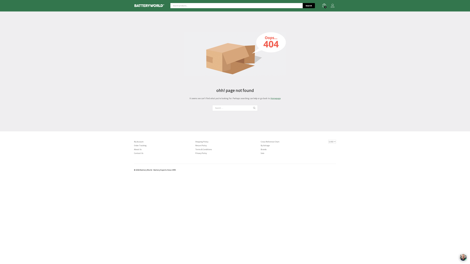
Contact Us (138, 153)
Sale (262, 153)
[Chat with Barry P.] (463, 257)
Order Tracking (140, 145)
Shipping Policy (201, 141)
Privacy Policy (201, 153)
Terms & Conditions (203, 149)
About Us (138, 149)
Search (309, 5)
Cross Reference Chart (270, 141)
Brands (264, 149)
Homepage (275, 98)
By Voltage (265, 145)
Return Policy (201, 145)
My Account (139, 141)
